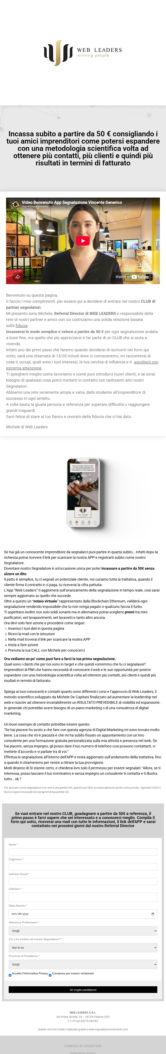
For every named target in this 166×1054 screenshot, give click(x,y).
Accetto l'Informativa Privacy (30, 973)
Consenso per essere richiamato (73, 973)
